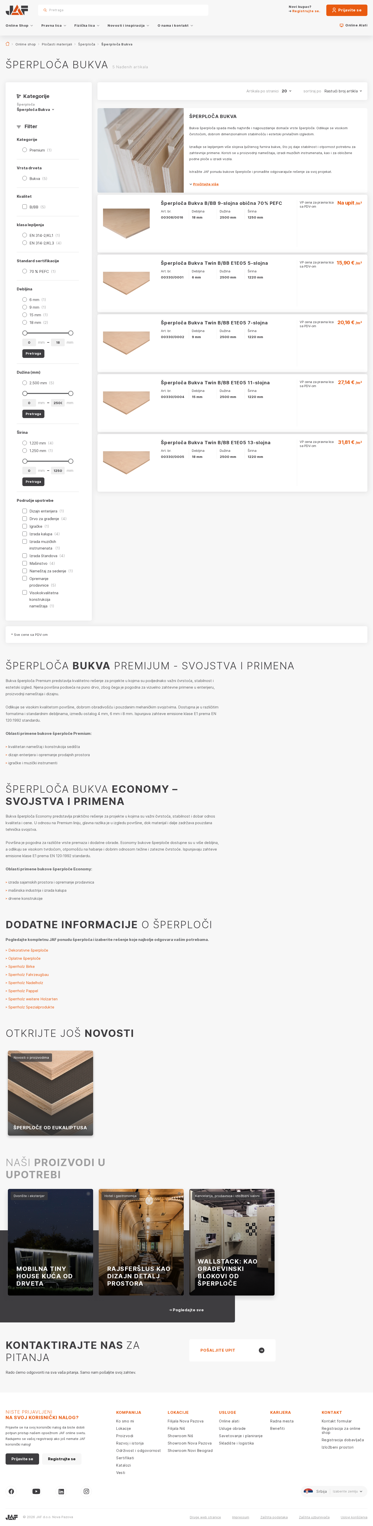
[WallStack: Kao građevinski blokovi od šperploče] (232, 1242)
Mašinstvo (42, 563)
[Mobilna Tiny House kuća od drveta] (50, 1242)
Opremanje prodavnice (42, 582)
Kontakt (332, 1412)
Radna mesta (282, 1421)
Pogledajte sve (188, 1310)
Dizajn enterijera (46, 511)
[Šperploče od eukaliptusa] (50, 1093)
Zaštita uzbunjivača (314, 1517)
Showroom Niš (180, 1436)
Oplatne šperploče (25, 958)
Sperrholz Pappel (23, 990)
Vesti (120, 1472)
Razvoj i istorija (130, 1443)
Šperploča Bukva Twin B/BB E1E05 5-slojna (214, 263)
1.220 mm (41, 443)
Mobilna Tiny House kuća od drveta (44, 1276)
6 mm (37, 299)
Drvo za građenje (48, 518)
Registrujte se (62, 1458)
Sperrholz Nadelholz (25, 982)
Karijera (280, 1412)
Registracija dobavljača (343, 1440)
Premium (40, 150)
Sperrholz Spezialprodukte (31, 1007)
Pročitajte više (206, 184)
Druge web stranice (205, 1517)
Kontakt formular (337, 1421)
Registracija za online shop (341, 1430)
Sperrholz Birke (22, 966)
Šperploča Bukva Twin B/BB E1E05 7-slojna (214, 322)
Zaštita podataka (274, 1517)
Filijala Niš (176, 1428)
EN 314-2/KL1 (44, 235)
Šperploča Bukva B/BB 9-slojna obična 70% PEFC (221, 203)
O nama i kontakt (173, 25)
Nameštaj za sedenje (51, 571)
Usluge (227, 1412)
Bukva (38, 178)
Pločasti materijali (57, 44)
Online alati (229, 1421)
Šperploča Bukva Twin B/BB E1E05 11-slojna (215, 382)
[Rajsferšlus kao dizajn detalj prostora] (141, 1242)
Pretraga (196, 10)
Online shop (25, 44)
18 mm (38, 322)
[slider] (24, 333)
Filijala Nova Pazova (186, 1421)
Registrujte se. (305, 11)
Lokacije (123, 1428)
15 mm (38, 314)
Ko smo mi (125, 1421)
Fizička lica (84, 25)
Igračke (39, 526)
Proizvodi (124, 1436)
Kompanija (128, 1412)
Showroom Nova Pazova (190, 1443)
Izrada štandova (47, 555)
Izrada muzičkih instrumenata (44, 545)
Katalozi (123, 1465)
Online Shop (17, 25)
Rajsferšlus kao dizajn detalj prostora (139, 1276)
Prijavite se (349, 10)
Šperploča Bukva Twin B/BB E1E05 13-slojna (216, 442)
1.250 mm (41, 450)
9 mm (37, 307)
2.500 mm (41, 382)
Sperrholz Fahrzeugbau (29, 974)
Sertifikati (125, 1458)
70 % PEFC (42, 271)
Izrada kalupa (44, 534)
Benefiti (277, 1428)
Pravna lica (51, 25)
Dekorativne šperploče (28, 950)
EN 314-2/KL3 (45, 243)
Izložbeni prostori (338, 1447)
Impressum (240, 1517)
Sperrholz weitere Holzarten (33, 999)
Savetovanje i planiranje (241, 1436)
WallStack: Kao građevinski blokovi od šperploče (228, 1272)
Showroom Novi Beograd (190, 1450)
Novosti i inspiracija (126, 25)
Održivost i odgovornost (138, 1450)
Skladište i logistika (236, 1443)
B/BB (37, 207)
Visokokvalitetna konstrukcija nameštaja (43, 599)
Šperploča (86, 44)
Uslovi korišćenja (354, 1517)
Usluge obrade (232, 1428)
